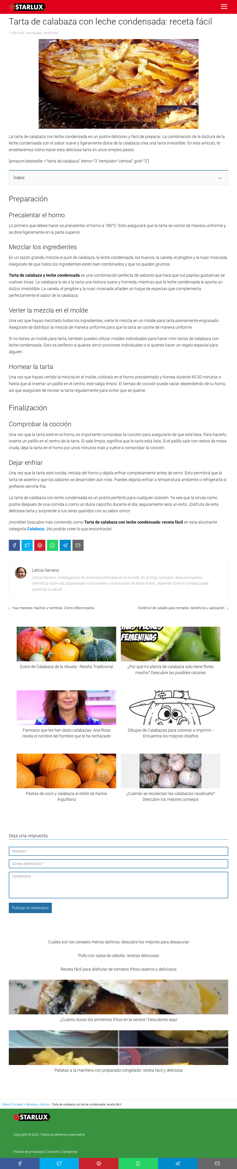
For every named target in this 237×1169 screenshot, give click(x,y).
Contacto (52, 1152)
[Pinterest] (39, 545)
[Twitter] (27, 545)
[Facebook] (14, 545)
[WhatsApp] (52, 545)
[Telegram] (65, 545)
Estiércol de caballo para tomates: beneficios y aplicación (181, 608)
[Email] (78, 545)
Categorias (69, 1152)
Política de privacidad (29, 1152)
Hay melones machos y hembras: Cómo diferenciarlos (53, 608)
